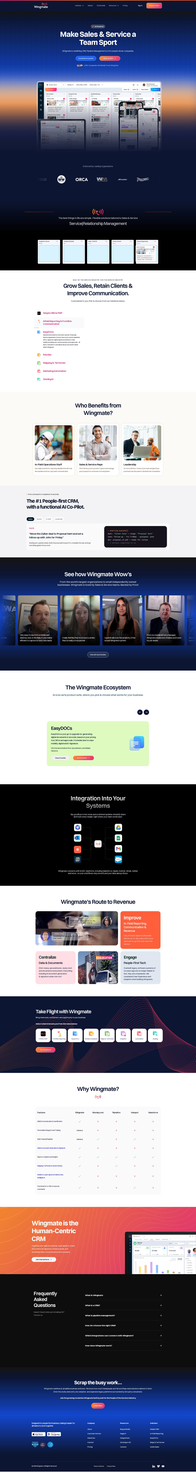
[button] (79, 5)
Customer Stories (94, 1429)
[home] (42, 6)
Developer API (125, 1437)
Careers (123, 1442)
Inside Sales (154, 1442)
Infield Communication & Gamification (49, 1116)
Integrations (125, 1433)
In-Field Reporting (156, 1429)
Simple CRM (154, 1424)
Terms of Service (99, 1461)
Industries (91, 1433)
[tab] (59, 313)
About (89, 1424)
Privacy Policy (111, 1461)
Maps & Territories (157, 1437)
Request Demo (154, 5)
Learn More (124, 316)
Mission (90, 5)
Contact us (38, 1310)
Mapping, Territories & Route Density (49, 1161)
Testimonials (101, 5)
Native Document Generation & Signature (51, 1143)
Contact (90, 1437)
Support (123, 1429)
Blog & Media (125, 1424)
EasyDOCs (154, 1433)
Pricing (125, 5)
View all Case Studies (98, 650)
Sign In (140, 5)
